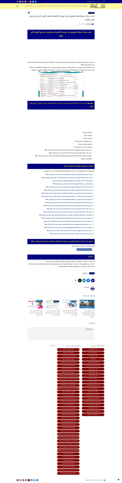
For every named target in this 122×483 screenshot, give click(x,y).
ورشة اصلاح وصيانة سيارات (68, 414)
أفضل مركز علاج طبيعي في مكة (68, 473)
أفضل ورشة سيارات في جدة (68, 356)
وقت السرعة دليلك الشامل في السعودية (68, 375)
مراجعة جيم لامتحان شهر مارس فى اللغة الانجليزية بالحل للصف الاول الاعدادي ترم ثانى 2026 (67, 193)
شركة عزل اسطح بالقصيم (93, 395)
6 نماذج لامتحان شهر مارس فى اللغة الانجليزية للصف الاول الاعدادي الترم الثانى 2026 (68, 199)
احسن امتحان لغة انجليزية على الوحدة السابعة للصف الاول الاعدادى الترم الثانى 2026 (69, 174)
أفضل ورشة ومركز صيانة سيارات (68, 417)
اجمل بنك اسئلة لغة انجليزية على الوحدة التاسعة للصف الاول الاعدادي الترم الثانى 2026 (68, 205)
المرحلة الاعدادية (72, 6)
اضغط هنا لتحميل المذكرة (84, 249)
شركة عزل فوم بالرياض (93, 398)
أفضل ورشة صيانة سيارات (68, 463)
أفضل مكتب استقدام (68, 352)
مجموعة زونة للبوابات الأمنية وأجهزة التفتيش (68, 378)
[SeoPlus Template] (104, 480)
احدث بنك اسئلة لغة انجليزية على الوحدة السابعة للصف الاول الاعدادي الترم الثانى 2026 (68, 190)
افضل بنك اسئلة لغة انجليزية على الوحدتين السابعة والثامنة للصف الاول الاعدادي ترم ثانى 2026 (65, 215)
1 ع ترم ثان (91, 12)
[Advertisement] (61, 52)
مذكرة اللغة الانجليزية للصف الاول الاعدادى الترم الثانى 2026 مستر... (69, 313)
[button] (88, 280)
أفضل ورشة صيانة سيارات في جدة (68, 398)
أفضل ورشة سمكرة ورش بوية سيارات (68, 440)
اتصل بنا (103, 1)
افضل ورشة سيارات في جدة (68, 411)
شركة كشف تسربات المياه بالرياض (93, 401)
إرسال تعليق (89, 329)
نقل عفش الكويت (93, 408)
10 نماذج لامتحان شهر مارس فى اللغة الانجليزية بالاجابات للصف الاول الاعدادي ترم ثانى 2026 (67, 196)
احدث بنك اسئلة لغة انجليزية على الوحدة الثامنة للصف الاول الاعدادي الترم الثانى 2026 (68, 224)
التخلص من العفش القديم (93, 411)
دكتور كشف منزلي (93, 378)
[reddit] (20, 2)
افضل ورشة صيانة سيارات (68, 457)
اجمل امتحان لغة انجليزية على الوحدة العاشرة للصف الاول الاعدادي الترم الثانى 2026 (68, 202)
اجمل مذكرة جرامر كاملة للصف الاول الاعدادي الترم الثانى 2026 (36, 313)
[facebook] (23, 2)
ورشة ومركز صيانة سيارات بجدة (68, 408)
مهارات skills (30, 6)
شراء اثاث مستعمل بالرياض (93, 365)
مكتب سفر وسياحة (93, 369)
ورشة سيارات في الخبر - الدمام (68, 431)
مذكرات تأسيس (41, 6)
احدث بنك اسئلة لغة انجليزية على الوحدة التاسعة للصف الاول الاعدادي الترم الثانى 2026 (67, 212)
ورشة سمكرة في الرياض (68, 395)
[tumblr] (17, 2)
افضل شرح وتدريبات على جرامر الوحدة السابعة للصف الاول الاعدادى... (52, 313)
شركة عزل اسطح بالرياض (93, 404)
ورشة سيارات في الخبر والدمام (68, 385)
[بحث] (18, 6)
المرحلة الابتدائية (83, 6)
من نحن (98, 1)
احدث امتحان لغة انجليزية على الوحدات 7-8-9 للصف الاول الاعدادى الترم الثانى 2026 (69, 209)
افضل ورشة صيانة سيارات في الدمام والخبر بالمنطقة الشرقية (68, 450)
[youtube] (25, 2)
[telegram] (33, 2)
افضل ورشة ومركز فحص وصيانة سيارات (68, 447)
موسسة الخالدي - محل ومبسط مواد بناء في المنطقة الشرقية (68, 434)
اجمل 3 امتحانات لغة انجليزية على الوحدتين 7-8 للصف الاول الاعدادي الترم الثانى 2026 (69, 187)
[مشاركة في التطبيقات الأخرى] (75, 280)
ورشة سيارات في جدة (68, 404)
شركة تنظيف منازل (93, 388)
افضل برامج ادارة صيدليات (93, 385)
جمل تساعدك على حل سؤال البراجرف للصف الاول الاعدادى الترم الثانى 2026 (71, 233)
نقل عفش (93, 359)
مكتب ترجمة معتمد (93, 349)
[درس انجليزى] (97, 6)
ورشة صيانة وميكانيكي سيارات (68, 401)
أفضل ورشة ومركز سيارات (68, 391)
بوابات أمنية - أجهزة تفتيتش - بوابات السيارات (68, 444)
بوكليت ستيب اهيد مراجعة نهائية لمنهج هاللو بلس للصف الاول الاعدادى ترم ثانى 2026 (68, 227)
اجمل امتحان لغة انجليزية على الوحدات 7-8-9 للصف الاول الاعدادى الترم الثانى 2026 (69, 230)
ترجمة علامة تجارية (93, 352)
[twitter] (28, 2)
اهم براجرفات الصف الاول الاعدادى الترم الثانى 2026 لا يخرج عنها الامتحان (72, 181)
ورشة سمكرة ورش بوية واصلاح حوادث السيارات (68, 437)
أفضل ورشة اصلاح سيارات (68, 427)
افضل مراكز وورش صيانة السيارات (68, 382)
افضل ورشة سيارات (68, 453)
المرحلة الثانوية (61, 6)
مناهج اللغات (51, 6)
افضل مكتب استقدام (68, 349)
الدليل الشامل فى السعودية (68, 372)
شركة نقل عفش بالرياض (93, 414)
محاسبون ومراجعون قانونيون (68, 369)
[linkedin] (36, 2)
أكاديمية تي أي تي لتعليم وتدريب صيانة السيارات (68, 470)
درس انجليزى (89, 480)
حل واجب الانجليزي (93, 382)
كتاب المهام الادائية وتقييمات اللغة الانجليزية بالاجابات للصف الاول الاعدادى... (88, 314)
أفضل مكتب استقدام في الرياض (68, 362)
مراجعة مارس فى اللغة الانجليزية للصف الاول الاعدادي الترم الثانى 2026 (72, 184)
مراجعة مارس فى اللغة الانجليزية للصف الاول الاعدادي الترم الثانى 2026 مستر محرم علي (67, 221)
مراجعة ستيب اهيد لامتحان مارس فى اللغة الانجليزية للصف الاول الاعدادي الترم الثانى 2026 (66, 218)
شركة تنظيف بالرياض (93, 362)
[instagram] (30, 2)
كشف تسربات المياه (93, 391)
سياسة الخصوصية (91, 1)
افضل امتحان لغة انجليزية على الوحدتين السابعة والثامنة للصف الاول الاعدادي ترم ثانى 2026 (67, 177)
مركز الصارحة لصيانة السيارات (68, 424)
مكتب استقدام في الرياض (68, 359)
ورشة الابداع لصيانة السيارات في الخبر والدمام (68, 388)
